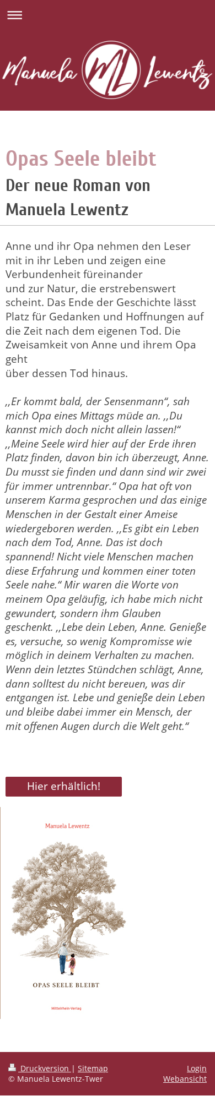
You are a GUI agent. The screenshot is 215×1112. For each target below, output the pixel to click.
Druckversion (44, 1068)
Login (197, 1068)
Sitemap (93, 1068)
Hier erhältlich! (63, 786)
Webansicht (185, 1078)
